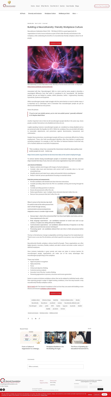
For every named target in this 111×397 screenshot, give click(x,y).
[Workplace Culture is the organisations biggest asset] (31, 337)
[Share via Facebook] (28, 318)
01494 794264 (4, 386)
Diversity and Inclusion (35, 13)
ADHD (52, 306)
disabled (80, 306)
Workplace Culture (50, 13)
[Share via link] (39, 318)
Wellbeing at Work (64, 13)
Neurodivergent (33, 306)
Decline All (96, 394)
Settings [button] (90, 394)
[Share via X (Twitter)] (32, 318)
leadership (55, 300)
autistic (46, 306)
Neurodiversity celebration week (71, 303)
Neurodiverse (44, 303)
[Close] (109, 394)
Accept (104, 394)
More (74, 13)
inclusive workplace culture (67, 300)
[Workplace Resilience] (55, 337)
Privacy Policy (44, 395)
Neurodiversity (35, 303)
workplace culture (35, 300)
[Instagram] (1, 390)
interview (63, 308)
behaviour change (46, 300)
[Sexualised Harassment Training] (80, 337)
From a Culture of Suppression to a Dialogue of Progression (31, 348)
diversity (78, 300)
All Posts (22, 13)
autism (40, 306)
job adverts (55, 308)
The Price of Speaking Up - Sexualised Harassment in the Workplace (80, 348)
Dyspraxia (65, 306)
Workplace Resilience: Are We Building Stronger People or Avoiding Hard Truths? (55, 348)
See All (89, 328)
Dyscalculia (72, 306)
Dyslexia (58, 306)
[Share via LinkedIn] (35, 318)
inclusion (60, 303)
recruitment (52, 303)
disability (48, 308)
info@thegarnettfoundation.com (8, 384)
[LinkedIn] (4, 390)
